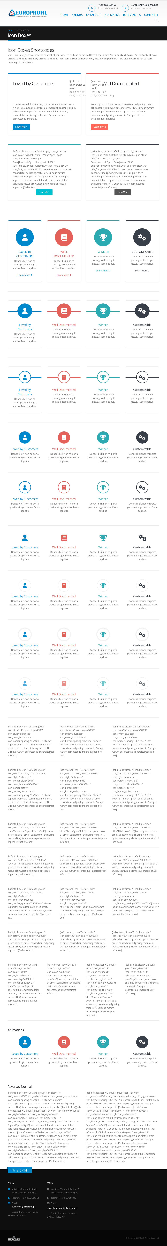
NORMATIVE (112, 15)
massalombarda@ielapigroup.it (62, 1208)
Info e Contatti (19, 1170)
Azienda (77, 15)
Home (64, 15)
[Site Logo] (27, 13)
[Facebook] (157, 20)
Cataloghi (93, 15)
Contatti (151, 15)
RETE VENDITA (132, 15)
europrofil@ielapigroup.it (24, 1206)
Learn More (21, 126)
